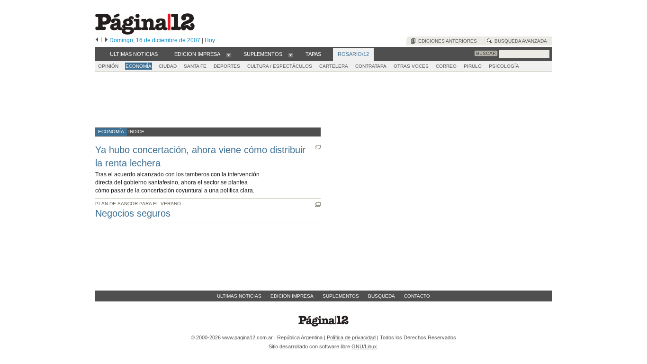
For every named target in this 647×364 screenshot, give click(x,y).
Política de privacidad (351, 337)
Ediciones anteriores (446, 41)
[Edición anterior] (97, 40)
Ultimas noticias (239, 296)
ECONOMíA (139, 66)
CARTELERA (333, 66)
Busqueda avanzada (519, 41)
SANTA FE (195, 66)
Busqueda (381, 296)
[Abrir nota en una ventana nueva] (318, 147)
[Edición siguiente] (106, 40)
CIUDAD (168, 66)
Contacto (417, 296)
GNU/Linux (364, 346)
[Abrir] (228, 54)
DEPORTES (227, 66)
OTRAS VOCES (411, 66)
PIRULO (473, 66)
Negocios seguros (133, 213)
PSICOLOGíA (504, 66)
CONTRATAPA (370, 66)
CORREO (446, 66)
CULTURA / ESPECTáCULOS (279, 66)
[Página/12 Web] (145, 32)
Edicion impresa (292, 296)
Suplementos (341, 296)
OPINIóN (108, 66)
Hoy (210, 40)
